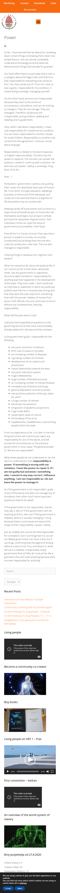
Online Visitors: (12, 862)
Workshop (9, 3)
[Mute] (47, 771)
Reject (19, 888)
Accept (8, 888)
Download (39, 3)
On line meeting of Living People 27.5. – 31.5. (28, 615)
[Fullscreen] (52, 771)
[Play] (7, 771)
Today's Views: (12, 867)
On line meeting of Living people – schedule (27, 611)
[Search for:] (30, 571)
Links (53, 3)
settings (23, 883)
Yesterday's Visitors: (15, 871)
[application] (30, 759)
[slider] (28, 771)
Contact (24, 3)
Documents (30, 9)
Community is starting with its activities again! (28, 607)
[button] (38, 22)
